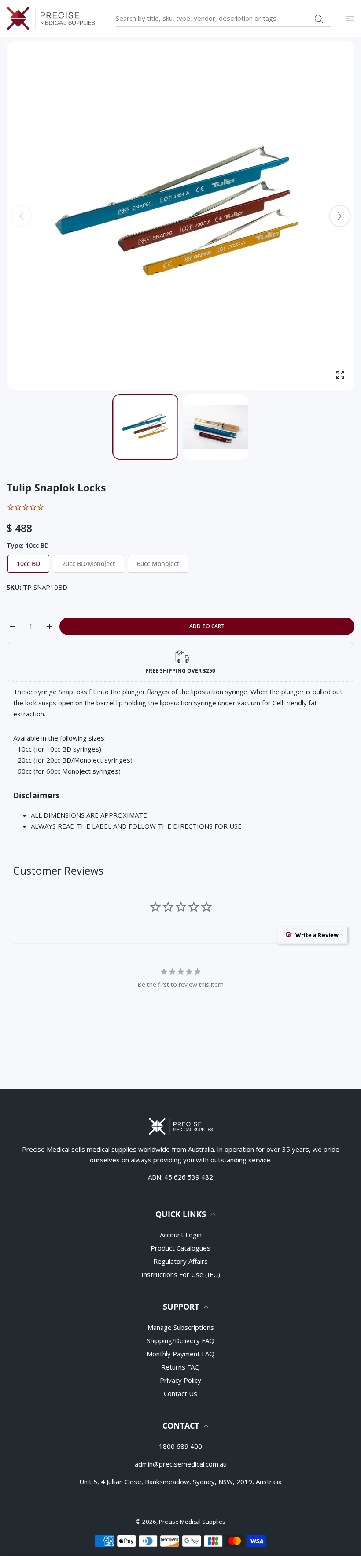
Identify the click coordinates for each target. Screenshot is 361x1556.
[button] (340, 216)
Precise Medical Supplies (192, 1522)
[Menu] (350, 18)
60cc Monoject (158, 563)
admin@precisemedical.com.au (181, 1463)
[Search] (318, 19)
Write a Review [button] (317, 935)
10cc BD (28, 563)
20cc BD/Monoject (88, 563)
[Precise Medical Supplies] (51, 18)
